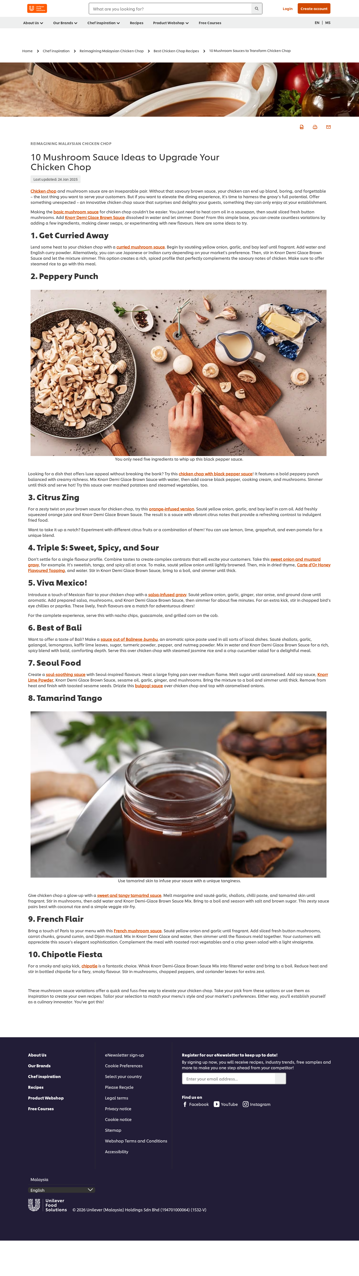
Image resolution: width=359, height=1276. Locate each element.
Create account (314, 8)
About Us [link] (31, 22)
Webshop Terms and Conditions (136, 1140)
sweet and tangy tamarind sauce (129, 895)
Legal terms (116, 1097)
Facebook (199, 1104)
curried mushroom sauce (140, 246)
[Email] (328, 126)
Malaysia (39, 1179)
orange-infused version (171, 508)
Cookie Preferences (124, 1065)
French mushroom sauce (138, 930)
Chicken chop (43, 191)
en (317, 22)
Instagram (260, 1104)
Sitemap (113, 1130)
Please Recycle (119, 1087)
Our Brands (39, 1065)
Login (288, 8)
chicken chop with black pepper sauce (216, 473)
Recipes (35, 1087)
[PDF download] (301, 126)
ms (327, 22)
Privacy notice (118, 1108)
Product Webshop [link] (168, 22)
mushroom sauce (82, 211)
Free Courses (41, 1108)
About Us (37, 1055)
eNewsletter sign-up (124, 1055)
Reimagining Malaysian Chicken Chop (71, 143)
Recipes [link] (136, 22)
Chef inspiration (44, 1076)
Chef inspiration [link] (101, 22)
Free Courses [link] (210, 22)
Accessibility (116, 1151)
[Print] (314, 126)
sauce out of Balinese (122, 639)
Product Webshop (46, 1097)
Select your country (123, 1076)
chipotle (89, 965)
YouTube (229, 1104)
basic (59, 211)
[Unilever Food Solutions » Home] (37, 8)
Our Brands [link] (63, 22)
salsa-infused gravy (167, 594)
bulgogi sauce (149, 685)
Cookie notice (118, 1119)
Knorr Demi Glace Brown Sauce (95, 217)
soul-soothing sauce (65, 674)
